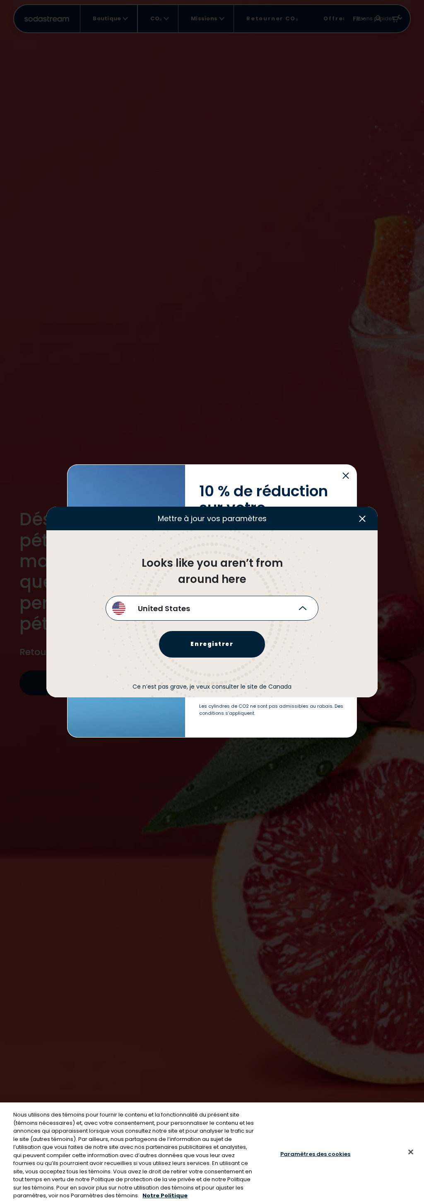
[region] (212, 1153)
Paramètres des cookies (315, 1154)
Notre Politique (165, 1195)
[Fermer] (411, 1152)
